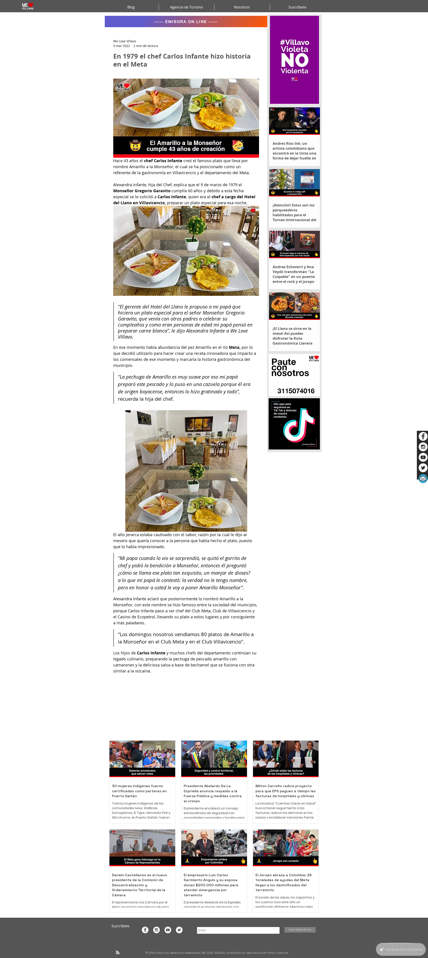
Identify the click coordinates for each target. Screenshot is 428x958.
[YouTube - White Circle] (423, 457)
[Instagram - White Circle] (423, 446)
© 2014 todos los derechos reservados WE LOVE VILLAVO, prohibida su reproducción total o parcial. (218, 953)
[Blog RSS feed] (117, 953)
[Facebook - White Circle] (423, 436)
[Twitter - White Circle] (423, 467)
